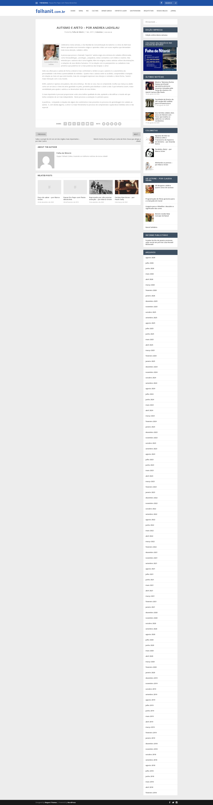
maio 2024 (150, 405)
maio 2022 (150, 531)
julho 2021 (149, 574)
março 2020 (150, 662)
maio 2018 (150, 782)
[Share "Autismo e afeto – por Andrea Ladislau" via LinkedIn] (83, 124)
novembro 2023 (151, 438)
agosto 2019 (150, 700)
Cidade (72, 11)
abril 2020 (149, 656)
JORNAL (173, 11)
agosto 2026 (150, 257)
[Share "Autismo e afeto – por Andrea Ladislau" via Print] (92, 124)
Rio (87, 11)
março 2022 (150, 541)
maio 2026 (150, 274)
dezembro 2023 (151, 432)
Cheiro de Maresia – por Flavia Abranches (64, 3)
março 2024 (150, 416)
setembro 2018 (151, 760)
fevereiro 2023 (151, 487)
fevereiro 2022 (151, 547)
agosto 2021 (150, 569)
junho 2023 (150, 465)
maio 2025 (150, 339)
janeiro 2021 (150, 607)
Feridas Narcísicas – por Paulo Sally (125, 198)
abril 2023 (149, 476)
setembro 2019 (151, 694)
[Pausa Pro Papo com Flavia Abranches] (75, 187)
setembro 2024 (151, 383)
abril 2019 (149, 722)
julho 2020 (149, 640)
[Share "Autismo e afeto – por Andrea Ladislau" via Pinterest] (78, 124)
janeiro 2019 (150, 738)
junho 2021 (150, 580)
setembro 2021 (151, 563)
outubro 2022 (151, 509)
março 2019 (150, 727)
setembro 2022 (151, 514)
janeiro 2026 (150, 296)
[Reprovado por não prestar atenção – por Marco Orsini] (101, 187)
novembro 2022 (151, 503)
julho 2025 (149, 328)
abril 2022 (149, 536)
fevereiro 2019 (151, 733)
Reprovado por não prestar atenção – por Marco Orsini (100, 198)
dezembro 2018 (151, 744)
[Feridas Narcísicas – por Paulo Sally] (126, 187)
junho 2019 (150, 711)
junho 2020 (150, 645)
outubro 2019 (151, 689)
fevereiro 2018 (151, 793)
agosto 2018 (150, 765)
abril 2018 (149, 787)
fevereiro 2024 (151, 421)
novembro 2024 (151, 372)
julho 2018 (149, 771)
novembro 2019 (151, 683)
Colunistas (99, 32)
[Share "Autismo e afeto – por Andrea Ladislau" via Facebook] (65, 124)
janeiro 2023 (150, 492)
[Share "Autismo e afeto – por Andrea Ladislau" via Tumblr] (74, 124)
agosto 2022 (150, 520)
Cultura (95, 11)
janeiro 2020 (150, 672)
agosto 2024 (150, 388)
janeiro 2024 (150, 427)
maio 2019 (150, 716)
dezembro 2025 (151, 301)
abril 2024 (149, 410)
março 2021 (150, 596)
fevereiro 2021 (151, 601)
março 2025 (150, 350)
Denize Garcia (107, 11)
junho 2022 (150, 525)
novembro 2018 (151, 749)
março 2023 (150, 481)
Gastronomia (135, 11)
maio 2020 (150, 651)
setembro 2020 (151, 629)
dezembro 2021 (151, 552)
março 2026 (150, 285)
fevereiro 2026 (151, 290)
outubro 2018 (151, 754)
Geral (81, 11)
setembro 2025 (151, 318)
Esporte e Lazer (121, 11)
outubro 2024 (151, 378)
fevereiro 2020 (151, 667)
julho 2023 (149, 459)
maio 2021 (150, 585)
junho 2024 (150, 399)
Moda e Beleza (162, 11)
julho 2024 (149, 394)
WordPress (72, 802)
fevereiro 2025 (151, 356)
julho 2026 (149, 263)
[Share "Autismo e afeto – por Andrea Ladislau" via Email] (87, 124)
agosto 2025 (150, 323)
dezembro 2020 (151, 612)
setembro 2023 (151, 449)
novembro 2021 (151, 558)
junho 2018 (150, 776)
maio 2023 (150, 470)
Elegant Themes (51, 802)
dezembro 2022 (151, 498)
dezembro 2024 (151, 367)
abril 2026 (149, 279)
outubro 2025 (151, 312)
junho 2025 (150, 334)
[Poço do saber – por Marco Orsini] (49, 187)
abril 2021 (149, 591)
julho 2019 (149, 705)
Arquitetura (148, 11)
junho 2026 (150, 268)
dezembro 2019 (151, 678)
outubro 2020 (151, 623)
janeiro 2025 (150, 361)
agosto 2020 (150, 634)
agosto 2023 (150, 454)
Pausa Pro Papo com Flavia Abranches (74, 198)
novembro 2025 (151, 307)
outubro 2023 (151, 443)
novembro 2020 (151, 618)
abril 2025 (149, 345)
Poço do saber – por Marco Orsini (49, 198)
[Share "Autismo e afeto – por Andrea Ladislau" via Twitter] (69, 124)
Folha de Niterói (78, 32)
